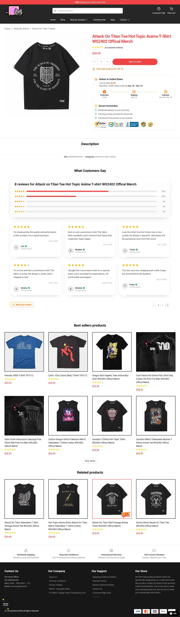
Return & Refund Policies (103, 585)
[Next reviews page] (167, 305)
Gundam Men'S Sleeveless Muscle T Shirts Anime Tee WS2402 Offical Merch (154, 442)
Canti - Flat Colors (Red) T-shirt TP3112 (67, 375)
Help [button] (175, 613)
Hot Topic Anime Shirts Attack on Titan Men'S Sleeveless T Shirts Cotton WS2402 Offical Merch (67, 526)
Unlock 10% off (5, 604)
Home (7, 28)
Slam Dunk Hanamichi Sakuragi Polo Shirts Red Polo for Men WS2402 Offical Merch (22, 442)
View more (90, 461)
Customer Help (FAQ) (102, 593)
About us (53, 577)
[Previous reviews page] (153, 305)
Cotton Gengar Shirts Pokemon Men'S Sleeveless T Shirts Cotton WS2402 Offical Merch (67, 442)
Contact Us (97, 589)
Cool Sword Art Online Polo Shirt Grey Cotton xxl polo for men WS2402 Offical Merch (154, 379)
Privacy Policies (55, 585)
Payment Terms (99, 581)
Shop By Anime (21, 28)
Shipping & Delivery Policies (104, 577)
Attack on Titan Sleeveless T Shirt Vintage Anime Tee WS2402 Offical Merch (21, 526)
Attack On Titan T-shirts (43, 28)
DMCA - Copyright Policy (59, 589)
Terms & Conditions (57, 581)
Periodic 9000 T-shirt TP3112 (18, 375)
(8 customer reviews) (114, 47)
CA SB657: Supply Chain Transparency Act (67, 593)
